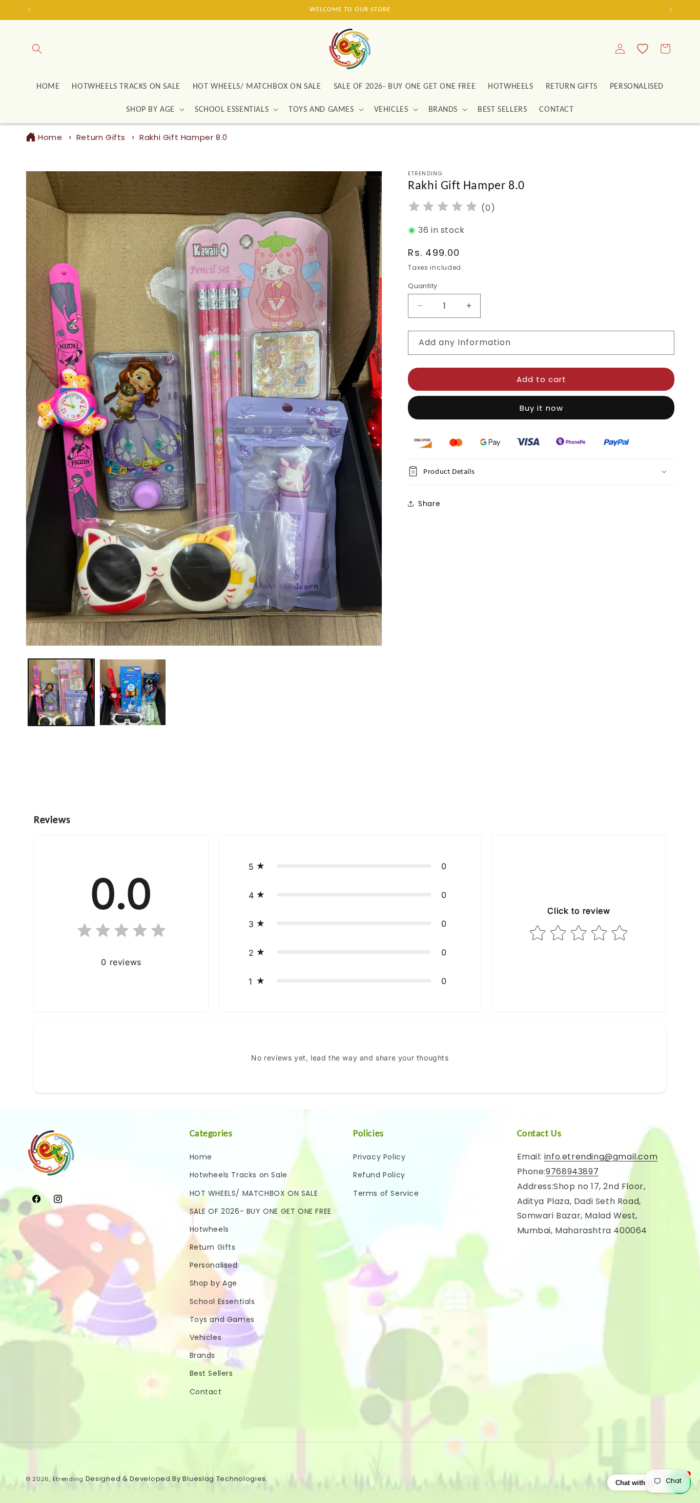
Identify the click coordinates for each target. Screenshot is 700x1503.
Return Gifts (101, 137)
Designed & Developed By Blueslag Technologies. (177, 1479)
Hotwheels (209, 1229)
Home (50, 137)
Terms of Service (386, 1193)
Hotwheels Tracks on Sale (238, 1175)
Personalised (214, 1265)
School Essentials (222, 1301)
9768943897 (572, 1171)
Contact (206, 1392)
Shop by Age (214, 1283)
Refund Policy (379, 1175)
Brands (203, 1355)
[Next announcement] (671, 9)
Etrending (68, 1479)
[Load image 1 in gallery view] (61, 692)
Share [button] (429, 503)
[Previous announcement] (29, 9)
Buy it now (541, 408)
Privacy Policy (379, 1157)
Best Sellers (211, 1374)
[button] (37, 48)
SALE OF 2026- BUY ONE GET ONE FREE (261, 1211)
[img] (443, 208)
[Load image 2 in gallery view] (132, 692)
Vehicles (206, 1337)
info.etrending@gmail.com (600, 1157)
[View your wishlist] (642, 48)
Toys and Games (222, 1319)
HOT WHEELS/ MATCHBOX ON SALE (254, 1193)
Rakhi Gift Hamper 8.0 (183, 137)
